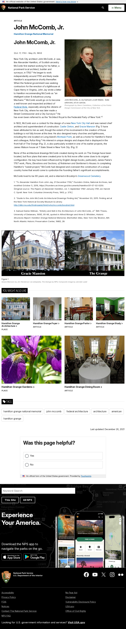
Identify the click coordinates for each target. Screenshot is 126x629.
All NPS (27, 499)
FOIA (4, 601)
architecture (99, 411)
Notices (5, 606)
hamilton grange (12, 418)
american (117, 411)
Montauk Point (64, 136)
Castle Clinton (67, 126)
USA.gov (69, 606)
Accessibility (8, 592)
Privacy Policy (9, 597)
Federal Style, (21, 107)
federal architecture (77, 411)
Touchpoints (86, 476)
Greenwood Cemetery (89, 176)
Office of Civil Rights (75, 611)
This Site (10, 499)
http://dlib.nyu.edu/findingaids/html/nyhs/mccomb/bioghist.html (44, 205)
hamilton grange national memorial (22, 411)
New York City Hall (80, 123)
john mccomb (53, 411)
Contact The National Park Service (19, 611)
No (31, 464)
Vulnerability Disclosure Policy (80, 601)
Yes (32, 455)
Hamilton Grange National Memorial (33, 34)
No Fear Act (71, 592)
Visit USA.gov (76, 622)
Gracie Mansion (87, 126)
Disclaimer (70, 597)
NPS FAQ (6, 615)
